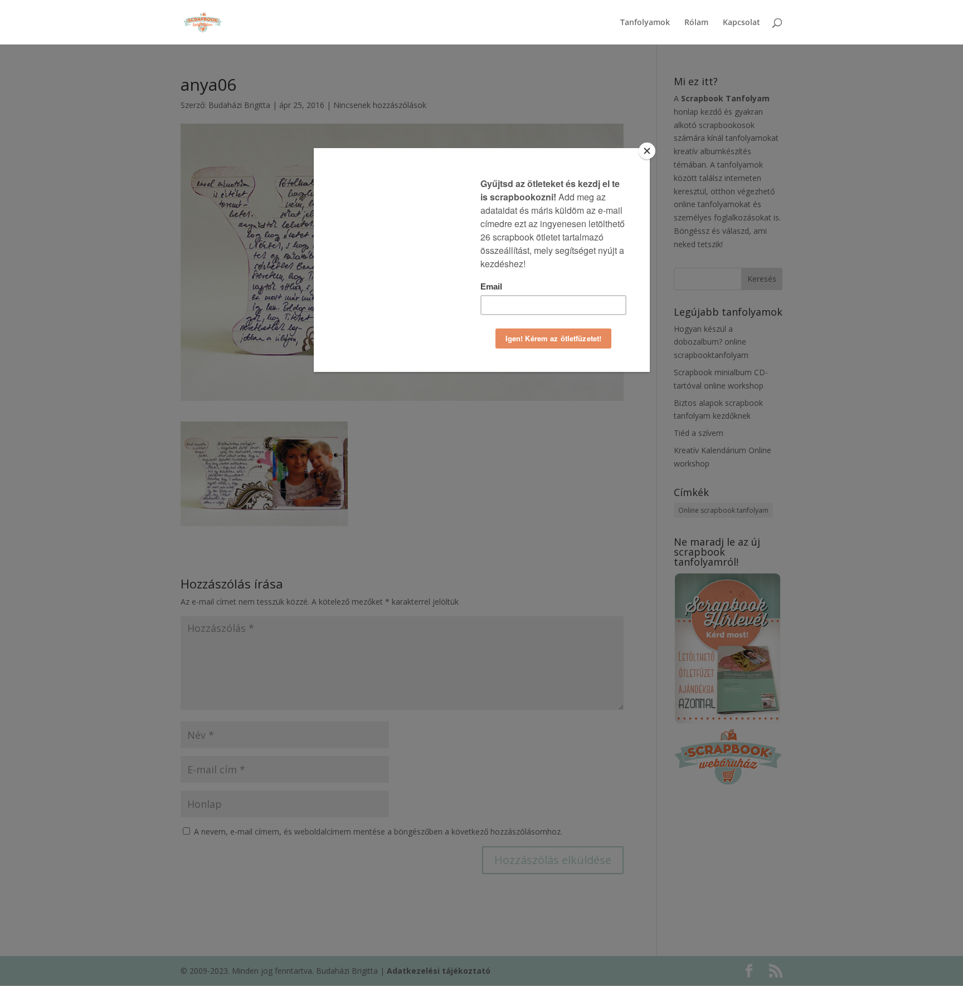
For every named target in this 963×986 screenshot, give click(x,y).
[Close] (647, 151)
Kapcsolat (741, 22)
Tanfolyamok (645, 22)
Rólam (696, 22)
